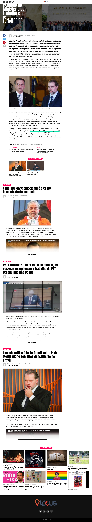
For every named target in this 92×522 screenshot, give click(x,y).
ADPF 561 (20, 144)
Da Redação (18, 36)
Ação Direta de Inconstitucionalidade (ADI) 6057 (45, 131)
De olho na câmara (13, 277)
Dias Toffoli (26, 144)
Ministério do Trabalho (36, 144)
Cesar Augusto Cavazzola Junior (17, 197)
